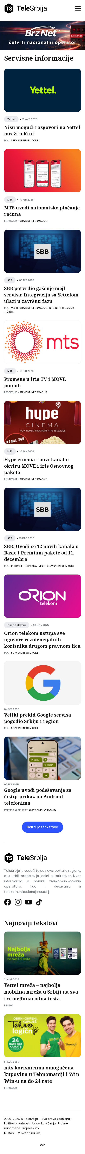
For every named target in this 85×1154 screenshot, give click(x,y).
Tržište (9, 312)
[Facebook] (7, 902)
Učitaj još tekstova (42, 827)
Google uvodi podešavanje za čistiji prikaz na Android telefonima (37, 796)
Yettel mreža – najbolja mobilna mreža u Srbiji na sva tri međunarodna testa (41, 992)
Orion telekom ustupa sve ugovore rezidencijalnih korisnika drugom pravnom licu (42, 639)
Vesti (14, 308)
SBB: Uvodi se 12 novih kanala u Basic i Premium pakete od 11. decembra (41, 552)
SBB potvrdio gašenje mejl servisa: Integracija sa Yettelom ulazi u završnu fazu (41, 294)
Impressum (30, 1128)
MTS (10, 200)
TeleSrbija (31, 1119)
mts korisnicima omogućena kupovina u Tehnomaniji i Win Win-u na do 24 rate (41, 1074)
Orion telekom (16, 625)
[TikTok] (39, 902)
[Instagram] (18, 902)
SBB (9, 280)
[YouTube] (28, 902)
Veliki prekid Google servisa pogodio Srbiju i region (37, 718)
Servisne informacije (24, 140)
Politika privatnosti (17, 1123)
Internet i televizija (61, 308)
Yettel (11, 119)
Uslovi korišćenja (44, 1123)
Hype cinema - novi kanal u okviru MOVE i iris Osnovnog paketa (38, 465)
